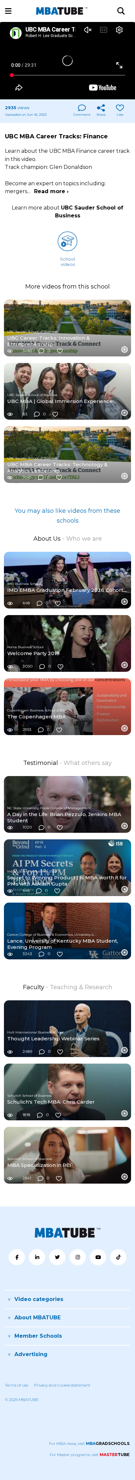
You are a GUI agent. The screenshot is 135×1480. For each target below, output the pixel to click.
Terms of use (16, 1385)
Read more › (51, 191)
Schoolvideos (67, 261)
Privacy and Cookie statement (62, 1385)
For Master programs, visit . (90, 1454)
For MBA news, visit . (89, 1443)
